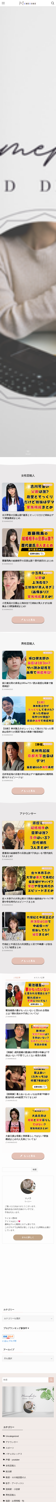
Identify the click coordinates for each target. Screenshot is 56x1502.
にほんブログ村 (9, 1341)
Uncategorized (12, 1436)
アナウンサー (12, 1442)
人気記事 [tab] (16, 978)
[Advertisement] (28, 1275)
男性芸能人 (11, 1495)
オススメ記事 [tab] (39, 978)
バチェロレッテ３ (14, 1454)
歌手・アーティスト (15, 1483)
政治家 (9, 1471)
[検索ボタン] (52, 3)
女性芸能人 (11, 1466)
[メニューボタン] (3, 3)
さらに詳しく (28, 1237)
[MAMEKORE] (28, 3)
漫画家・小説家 (13, 1489)
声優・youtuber (13, 1460)
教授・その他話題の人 (16, 1477)
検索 (35, 1169)
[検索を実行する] (51, 1380)
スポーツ (10, 1448)
